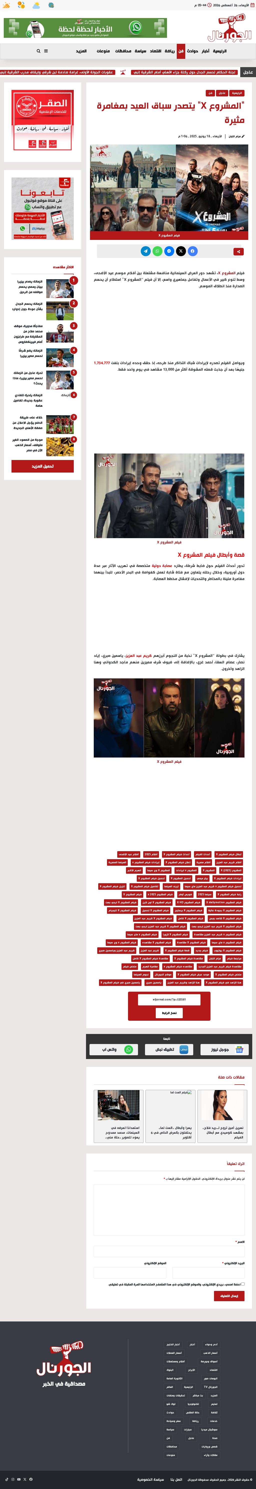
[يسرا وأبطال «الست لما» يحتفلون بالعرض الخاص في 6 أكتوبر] (170, 1105)
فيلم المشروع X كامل (190, 918)
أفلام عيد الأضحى (129, 854)
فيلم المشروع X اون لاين (156, 902)
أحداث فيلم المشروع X (177, 854)
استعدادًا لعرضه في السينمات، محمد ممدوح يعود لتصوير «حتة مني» (122, 1132)
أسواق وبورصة (209, 1361)
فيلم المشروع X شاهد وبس (225, 918)
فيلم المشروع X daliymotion (224, 902)
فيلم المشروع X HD (188, 902)
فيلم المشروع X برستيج (188, 910)
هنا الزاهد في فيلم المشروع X (224, 982)
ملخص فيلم (129, 966)
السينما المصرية (117, 862)
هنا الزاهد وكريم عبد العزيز (184, 982)
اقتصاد (155, 51)
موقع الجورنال (163, 974)
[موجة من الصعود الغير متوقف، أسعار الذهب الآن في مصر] (60, 446)
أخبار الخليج (173, 1344)
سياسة (140, 51)
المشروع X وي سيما (158, 870)
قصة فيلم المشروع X (177, 950)
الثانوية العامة (174, 1378)
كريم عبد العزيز (150, 950)
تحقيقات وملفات (175, 1395)
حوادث (192, 51)
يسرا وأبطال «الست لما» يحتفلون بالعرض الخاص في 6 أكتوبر (171, 1132)
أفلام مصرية (203, 862)
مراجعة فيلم (234, 958)
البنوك (170, 1370)
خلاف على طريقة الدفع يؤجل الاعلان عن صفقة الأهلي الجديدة (27, 423)
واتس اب (109, 1049)
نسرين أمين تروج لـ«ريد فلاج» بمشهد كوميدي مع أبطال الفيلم (222, 1132)
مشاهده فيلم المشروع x (178, 966)
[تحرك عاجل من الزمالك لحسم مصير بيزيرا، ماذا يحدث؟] (60, 380)
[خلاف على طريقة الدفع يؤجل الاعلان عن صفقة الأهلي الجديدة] (60, 424)
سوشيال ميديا (209, 1429)
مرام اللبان (235, 136)
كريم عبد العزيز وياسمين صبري (117, 950)
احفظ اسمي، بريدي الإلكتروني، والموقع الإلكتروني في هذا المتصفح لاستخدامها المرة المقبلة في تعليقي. (174, 1284)
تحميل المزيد (43, 466)
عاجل (222, 93)
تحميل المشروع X (181, 878)
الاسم (240, 1242)
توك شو (171, 1404)
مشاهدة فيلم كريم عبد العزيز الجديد (220, 966)
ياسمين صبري (154, 982)
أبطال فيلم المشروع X (229, 854)
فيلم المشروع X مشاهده (156, 942)
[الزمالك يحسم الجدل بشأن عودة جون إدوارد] (60, 311)
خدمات (214, 1421)
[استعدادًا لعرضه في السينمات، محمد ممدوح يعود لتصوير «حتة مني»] (119, 1105)
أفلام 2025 (151, 854)
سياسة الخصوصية (150, 1480)
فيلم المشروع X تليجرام (122, 910)
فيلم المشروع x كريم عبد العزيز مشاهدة (218, 934)
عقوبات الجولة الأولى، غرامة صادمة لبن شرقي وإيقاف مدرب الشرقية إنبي (75, 72)
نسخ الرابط (169, 1013)
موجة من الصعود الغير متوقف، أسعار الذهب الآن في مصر (27, 445)
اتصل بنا (176, 1480)
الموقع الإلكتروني (155, 1263)
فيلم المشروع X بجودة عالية (225, 910)
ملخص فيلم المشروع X (228, 974)
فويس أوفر (185, 894)
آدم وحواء (211, 1344)
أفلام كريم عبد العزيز (229, 862)
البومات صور (211, 1378)
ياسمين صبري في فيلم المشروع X (120, 982)
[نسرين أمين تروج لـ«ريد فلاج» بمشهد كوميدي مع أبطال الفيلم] (222, 1105)
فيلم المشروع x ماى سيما (142, 934)
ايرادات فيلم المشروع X (228, 878)
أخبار (205, 51)
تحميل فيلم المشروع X (151, 878)
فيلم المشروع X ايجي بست (121, 902)
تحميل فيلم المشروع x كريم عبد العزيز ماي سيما (213, 886)
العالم (169, 1387)
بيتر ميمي (202, 878)
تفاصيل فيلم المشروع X (144, 886)
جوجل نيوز (220, 1049)
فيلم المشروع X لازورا (175, 934)
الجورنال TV (211, 1387)
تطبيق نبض (165, 1049)
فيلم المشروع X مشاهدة (191, 942)
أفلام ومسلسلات (175, 1361)
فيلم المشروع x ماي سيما (227, 942)
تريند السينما (171, 886)
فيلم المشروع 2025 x (160, 894)
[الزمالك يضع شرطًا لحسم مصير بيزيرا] (60, 357)
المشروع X (226, 273)
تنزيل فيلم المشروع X (112, 886)
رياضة (170, 51)
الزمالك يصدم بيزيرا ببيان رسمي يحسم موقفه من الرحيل (29, 287)
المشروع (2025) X (231, 870)
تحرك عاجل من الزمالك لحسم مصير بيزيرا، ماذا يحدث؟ (27, 378)
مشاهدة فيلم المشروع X (188, 958)
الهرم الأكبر (134, 870)
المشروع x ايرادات (186, 870)
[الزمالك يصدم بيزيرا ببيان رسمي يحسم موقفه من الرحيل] (60, 288)
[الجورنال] (229, 28)
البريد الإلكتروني (233, 1263)
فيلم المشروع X (132, 894)
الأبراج (191, 1370)
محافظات (123, 51)
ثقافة (214, 1412)
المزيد (81, 51)
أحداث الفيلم (203, 854)
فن (181, 51)
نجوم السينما (141, 974)
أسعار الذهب (210, 1353)
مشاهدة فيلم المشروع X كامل (150, 958)
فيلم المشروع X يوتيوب (228, 950)
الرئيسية (219, 51)
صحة (215, 1438)
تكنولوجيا (193, 1404)
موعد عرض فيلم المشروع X (193, 974)
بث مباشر (198, 1395)
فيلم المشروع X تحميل (155, 910)
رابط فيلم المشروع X (230, 894)
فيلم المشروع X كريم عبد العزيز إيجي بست (217, 926)
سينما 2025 (205, 894)
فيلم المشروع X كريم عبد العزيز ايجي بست (161, 926)
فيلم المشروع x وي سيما (121, 942)
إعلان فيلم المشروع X (178, 862)
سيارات (188, 1429)
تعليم (214, 1404)
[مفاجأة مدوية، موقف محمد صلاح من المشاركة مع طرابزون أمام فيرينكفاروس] (60, 333)
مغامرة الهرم (150, 966)
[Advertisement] (169, 414)
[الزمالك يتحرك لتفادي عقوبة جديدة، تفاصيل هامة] (60, 402)
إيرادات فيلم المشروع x (146, 862)
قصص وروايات (210, 1446)
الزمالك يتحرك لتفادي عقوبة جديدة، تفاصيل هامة (27, 400)
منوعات (103, 51)
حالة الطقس (193, 1412)
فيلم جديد (202, 950)
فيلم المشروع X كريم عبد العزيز (153, 918)
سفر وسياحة (173, 1421)
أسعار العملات (174, 1353)
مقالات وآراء (211, 1455)
